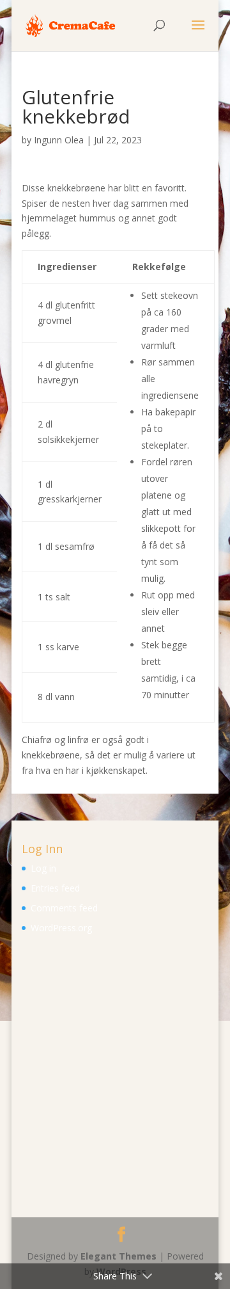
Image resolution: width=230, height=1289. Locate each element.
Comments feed (64, 908)
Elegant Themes (118, 1256)
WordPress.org (61, 928)
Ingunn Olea (59, 140)
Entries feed (55, 888)
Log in (43, 868)
